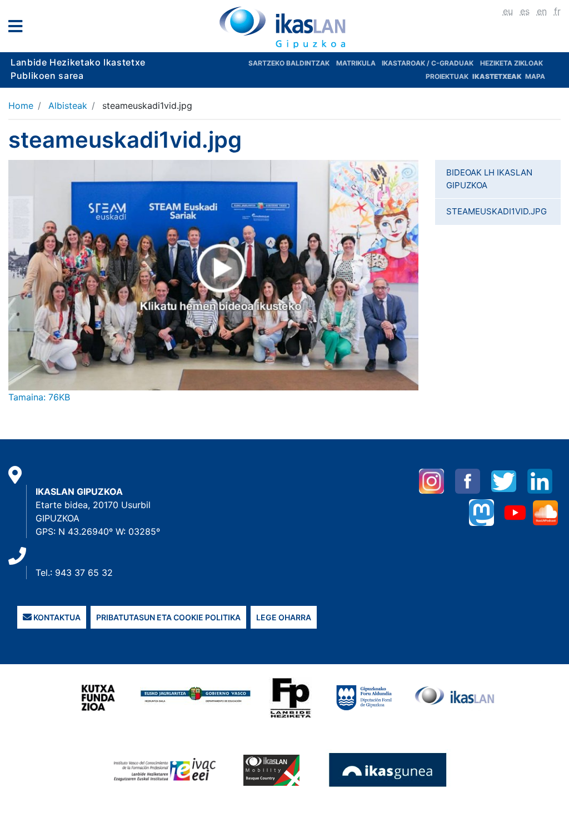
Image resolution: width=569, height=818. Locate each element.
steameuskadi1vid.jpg (496, 211)
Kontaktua (56, 617)
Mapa (535, 76)
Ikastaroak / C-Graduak (427, 63)
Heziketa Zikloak (511, 63)
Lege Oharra (283, 617)
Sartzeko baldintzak (289, 63)
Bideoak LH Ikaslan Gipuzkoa (489, 178)
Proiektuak (448, 76)
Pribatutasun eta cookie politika (168, 617)
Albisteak (67, 105)
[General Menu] (18, 28)
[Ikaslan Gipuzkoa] (284, 27)
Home (20, 105)
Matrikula (356, 63)
